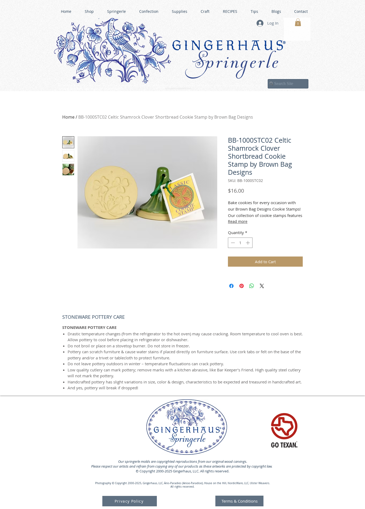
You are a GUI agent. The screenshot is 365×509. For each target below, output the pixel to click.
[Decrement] (232, 243)
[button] (298, 22)
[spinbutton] (240, 243)
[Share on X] (262, 286)
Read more (237, 221)
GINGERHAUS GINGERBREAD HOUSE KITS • (234, 86)
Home (68, 117)
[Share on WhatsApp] (251, 286)
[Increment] (248, 243)
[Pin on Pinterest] (241, 286)
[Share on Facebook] (231, 286)
